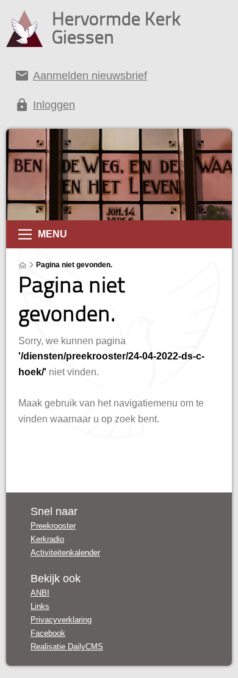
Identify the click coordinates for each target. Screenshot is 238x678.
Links (40, 606)
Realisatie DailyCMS (67, 646)
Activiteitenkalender (65, 552)
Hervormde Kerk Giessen (116, 27)
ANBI (40, 592)
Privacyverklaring (61, 619)
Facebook (48, 633)
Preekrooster (53, 525)
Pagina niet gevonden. (74, 265)
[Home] (22, 265)
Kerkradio (47, 539)
